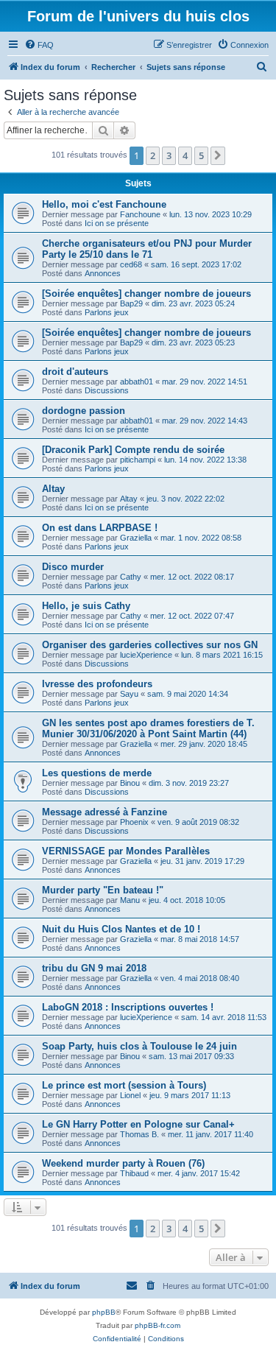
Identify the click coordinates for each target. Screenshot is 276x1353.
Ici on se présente (117, 223)
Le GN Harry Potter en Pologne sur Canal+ (138, 1124)
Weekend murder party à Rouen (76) (123, 1163)
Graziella (136, 537)
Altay (53, 488)
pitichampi (137, 459)
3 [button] (168, 155)
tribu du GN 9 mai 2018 (94, 968)
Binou (130, 783)
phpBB (104, 1312)
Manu (130, 900)
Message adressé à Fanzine (104, 812)
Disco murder (73, 566)
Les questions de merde (97, 773)
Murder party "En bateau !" (102, 890)
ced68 (131, 264)
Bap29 (131, 303)
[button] (217, 155)
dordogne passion (83, 410)
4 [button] (185, 155)
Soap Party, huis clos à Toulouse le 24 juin (139, 1046)
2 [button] (152, 155)
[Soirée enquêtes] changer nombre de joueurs (146, 293)
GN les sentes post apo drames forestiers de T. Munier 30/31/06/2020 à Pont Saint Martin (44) (148, 728)
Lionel (130, 1095)
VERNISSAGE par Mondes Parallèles (126, 851)
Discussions (107, 390)
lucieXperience (146, 654)
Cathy (130, 576)
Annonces (103, 273)
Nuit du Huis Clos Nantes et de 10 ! (121, 929)
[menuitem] (39, 45)
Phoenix (134, 822)
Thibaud (134, 1173)
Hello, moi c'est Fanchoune (104, 204)
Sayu (129, 693)
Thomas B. (139, 1134)
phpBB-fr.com (157, 1325)
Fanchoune (140, 214)
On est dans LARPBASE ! (100, 527)
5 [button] (201, 155)
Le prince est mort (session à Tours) (124, 1085)
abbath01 (136, 381)
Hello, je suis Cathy (86, 605)
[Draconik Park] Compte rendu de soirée (133, 449)
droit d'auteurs (75, 371)
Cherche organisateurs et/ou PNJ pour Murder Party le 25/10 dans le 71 (147, 249)
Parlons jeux (107, 312)
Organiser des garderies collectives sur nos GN (150, 644)
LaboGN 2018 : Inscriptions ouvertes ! (127, 1007)
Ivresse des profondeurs (97, 683)
